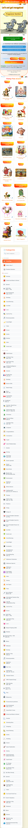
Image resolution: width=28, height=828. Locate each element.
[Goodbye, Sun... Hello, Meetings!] (7, 114)
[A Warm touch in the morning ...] (7, 173)
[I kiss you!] (20, 132)
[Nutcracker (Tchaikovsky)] (20, 213)
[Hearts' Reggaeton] (20, 234)
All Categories (14, 62)
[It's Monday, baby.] (20, 93)
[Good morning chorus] (7, 132)
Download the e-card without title (14, 49)
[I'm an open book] (20, 195)
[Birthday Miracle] (7, 234)
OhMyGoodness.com (14, 74)
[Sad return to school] (7, 153)
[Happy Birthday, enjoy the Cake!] (7, 92)
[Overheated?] (20, 113)
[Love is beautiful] (7, 213)
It (26, 4)
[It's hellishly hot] (20, 174)
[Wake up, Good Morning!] (7, 195)
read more (19, 67)
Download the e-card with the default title (14, 46)
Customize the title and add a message (13, 38)
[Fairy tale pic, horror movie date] (20, 152)
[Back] (1, 76)
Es (22, 4)
